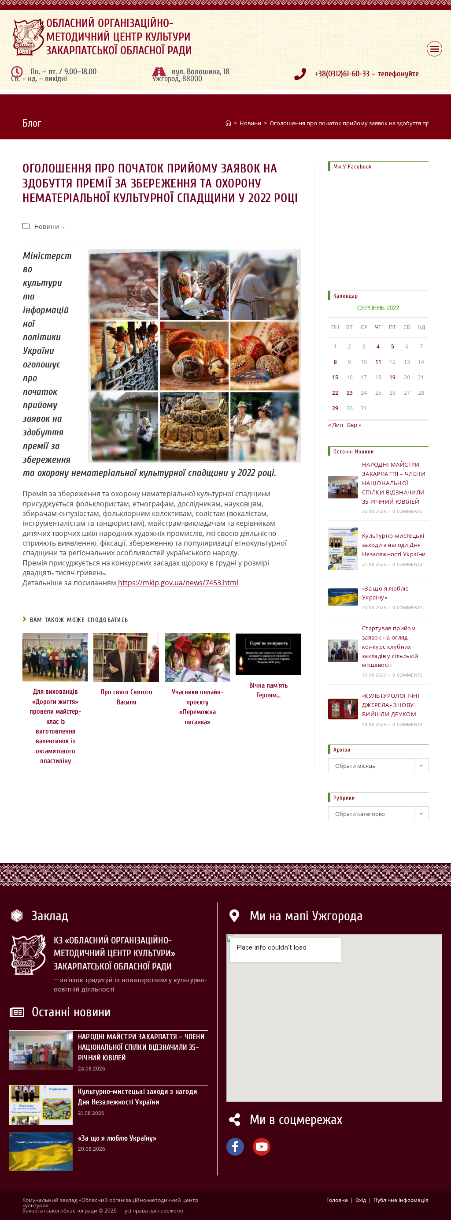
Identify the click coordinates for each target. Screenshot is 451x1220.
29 (335, 408)
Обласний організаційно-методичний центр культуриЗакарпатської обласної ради (119, 37)
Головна (337, 1200)
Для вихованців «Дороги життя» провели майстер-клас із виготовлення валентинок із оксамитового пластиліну (55, 726)
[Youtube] (261, 1147)
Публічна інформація (401, 1200)
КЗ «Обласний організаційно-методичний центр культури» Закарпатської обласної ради (114, 953)
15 (335, 377)
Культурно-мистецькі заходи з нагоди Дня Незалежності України (394, 544)
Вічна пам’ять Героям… (268, 690)
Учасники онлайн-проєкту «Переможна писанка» (197, 707)
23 (350, 393)
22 (335, 393)
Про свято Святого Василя (126, 697)
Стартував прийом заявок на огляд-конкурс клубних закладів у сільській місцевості (390, 646)
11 (378, 362)
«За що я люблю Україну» (117, 1138)
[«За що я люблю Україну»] (343, 596)
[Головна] (228, 123)
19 (392, 377)
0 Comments (407, 511)
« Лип (335, 425)
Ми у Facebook (352, 166)
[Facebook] (235, 1147)
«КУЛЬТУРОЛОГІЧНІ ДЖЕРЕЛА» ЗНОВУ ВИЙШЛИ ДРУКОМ (391, 705)
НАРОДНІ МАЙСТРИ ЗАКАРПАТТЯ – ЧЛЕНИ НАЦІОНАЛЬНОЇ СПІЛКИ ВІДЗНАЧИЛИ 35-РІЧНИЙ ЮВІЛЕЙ (393, 482)
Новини (46, 226)
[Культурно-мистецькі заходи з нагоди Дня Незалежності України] (343, 549)
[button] (434, 48)
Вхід (360, 1200)
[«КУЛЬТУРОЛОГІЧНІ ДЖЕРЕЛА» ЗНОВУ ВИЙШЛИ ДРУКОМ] (343, 709)
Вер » (354, 425)
